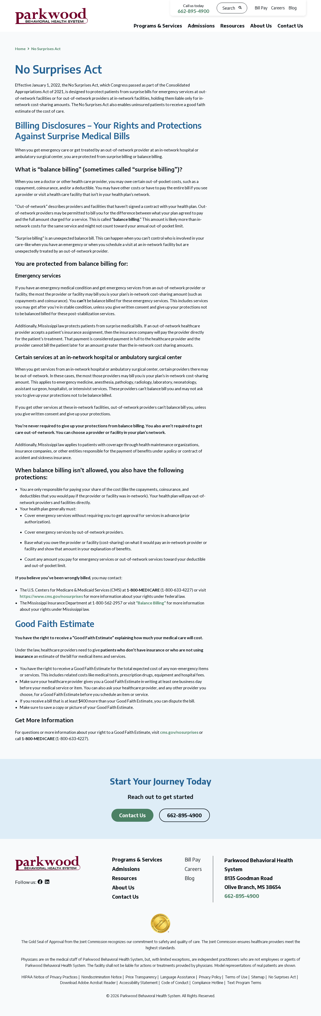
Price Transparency (141, 977)
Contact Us (132, 815)
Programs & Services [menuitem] (158, 25)
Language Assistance (177, 977)
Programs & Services (137, 859)
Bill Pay (261, 7)
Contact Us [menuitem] (290, 25)
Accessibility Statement (138, 982)
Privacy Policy (210, 977)
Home (20, 48)
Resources (124, 878)
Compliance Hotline (207, 982)
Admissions (126, 869)
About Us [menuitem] (261, 25)
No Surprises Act (282, 977)
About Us (123, 887)
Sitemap (258, 977)
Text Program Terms (244, 982)
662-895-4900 (193, 10)
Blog (293, 7)
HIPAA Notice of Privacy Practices (49, 977)
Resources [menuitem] (232, 25)
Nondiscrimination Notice (101, 977)
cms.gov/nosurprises (179, 732)
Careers (278, 7)
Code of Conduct (174, 982)
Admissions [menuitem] (201, 25)
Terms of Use (236, 977)
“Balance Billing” (151, 602)
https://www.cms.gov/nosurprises (51, 596)
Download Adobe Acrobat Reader (88, 982)
